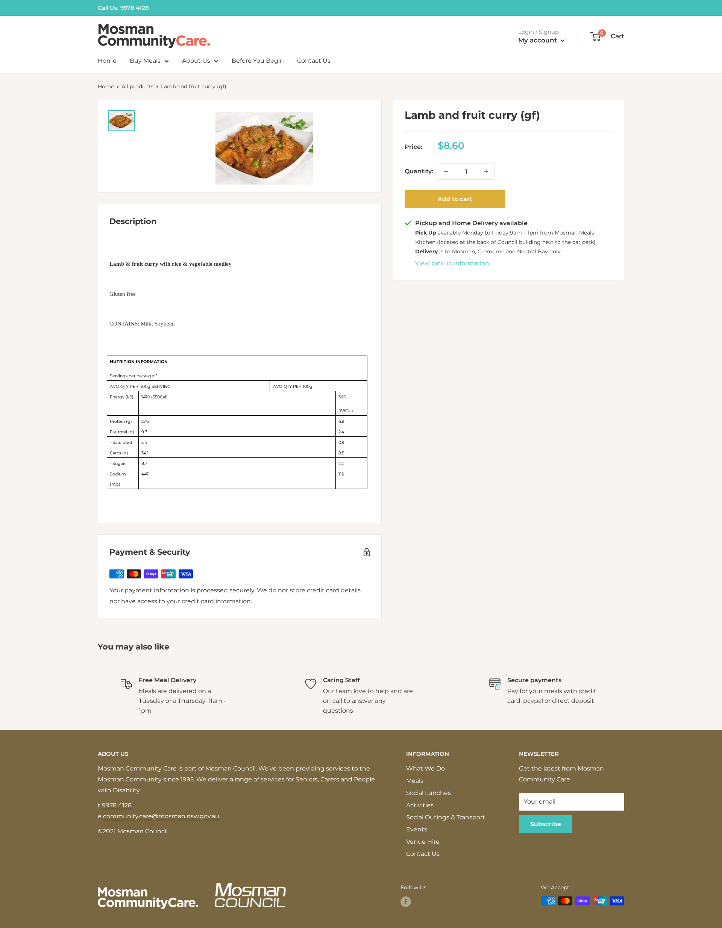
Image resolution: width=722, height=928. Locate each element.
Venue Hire (423, 841)
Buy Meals (145, 60)
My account (538, 40)
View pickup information (452, 262)
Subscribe (545, 824)
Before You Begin (258, 60)
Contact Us (314, 60)
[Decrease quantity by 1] (446, 171)
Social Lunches (428, 792)
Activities (420, 805)
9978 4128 (117, 805)
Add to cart (455, 199)
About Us (196, 60)
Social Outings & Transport (445, 817)
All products (137, 86)
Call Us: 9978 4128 (123, 7)
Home (107, 60)
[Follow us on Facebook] (405, 901)
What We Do (425, 768)
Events (416, 829)
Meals (414, 780)
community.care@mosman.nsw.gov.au (161, 816)
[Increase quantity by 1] (486, 171)
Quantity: (419, 170)
